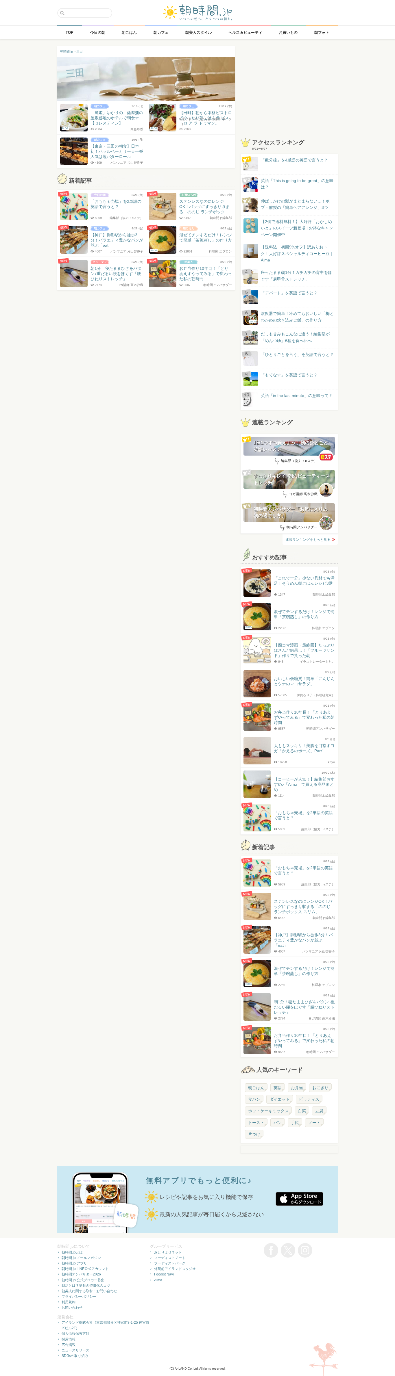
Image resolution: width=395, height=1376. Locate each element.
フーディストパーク (169, 1263)
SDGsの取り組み (75, 1356)
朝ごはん (256, 1087)
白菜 (302, 1110)
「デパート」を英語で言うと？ (289, 293)
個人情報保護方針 (75, 1334)
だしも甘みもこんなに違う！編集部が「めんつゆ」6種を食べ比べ (295, 337)
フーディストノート (169, 1258)
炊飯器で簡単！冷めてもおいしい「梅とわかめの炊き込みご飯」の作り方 (292, 317)
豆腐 (319, 1110)
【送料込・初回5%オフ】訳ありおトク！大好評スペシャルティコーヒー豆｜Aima (297, 253)
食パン (254, 1099)
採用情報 (68, 1339)
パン (278, 1122)
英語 (278, 1087)
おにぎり (320, 1087)
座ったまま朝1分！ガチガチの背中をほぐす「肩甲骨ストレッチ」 (296, 275)
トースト (256, 1122)
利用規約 (68, 1302)
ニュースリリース (75, 1350)
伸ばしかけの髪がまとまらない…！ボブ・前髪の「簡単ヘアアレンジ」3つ (295, 204)
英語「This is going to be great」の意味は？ (297, 183)
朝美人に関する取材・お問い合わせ (89, 1291)
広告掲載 (68, 1345)
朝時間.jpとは (72, 1252)
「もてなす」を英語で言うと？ (289, 375)
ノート (314, 1122)
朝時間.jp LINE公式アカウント (85, 1269)
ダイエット (280, 1099)
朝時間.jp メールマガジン (81, 1258)
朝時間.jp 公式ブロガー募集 (83, 1280)
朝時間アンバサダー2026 (81, 1274)
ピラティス (309, 1099)
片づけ (254, 1134)
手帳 (295, 1122)
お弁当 (297, 1087)
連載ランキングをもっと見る (308, 540)
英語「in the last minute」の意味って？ (297, 395)
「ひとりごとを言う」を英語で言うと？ (297, 354)
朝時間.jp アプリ (74, 1263)
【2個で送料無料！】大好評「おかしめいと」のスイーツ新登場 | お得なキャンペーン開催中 (297, 228)
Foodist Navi (164, 1274)
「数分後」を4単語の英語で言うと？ (294, 160)
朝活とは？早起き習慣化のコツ (86, 1286)
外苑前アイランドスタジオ (175, 1269)
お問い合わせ (72, 1308)
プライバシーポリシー (79, 1297)
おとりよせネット (168, 1252)
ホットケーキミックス (268, 1110)
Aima (158, 1280)
